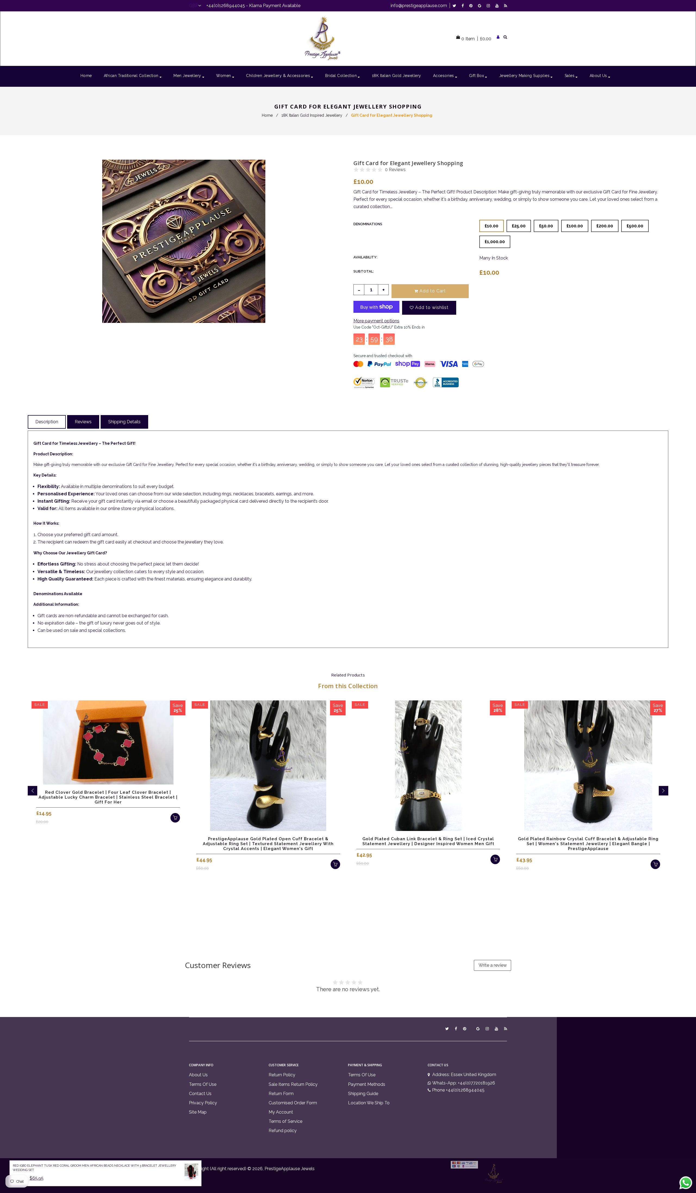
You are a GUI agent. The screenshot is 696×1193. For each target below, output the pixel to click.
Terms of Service (285, 1121)
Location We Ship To (369, 1102)
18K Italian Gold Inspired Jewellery (311, 115)
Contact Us (200, 1093)
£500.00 (635, 225)
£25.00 (519, 225)
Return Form (281, 1093)
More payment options (376, 320)
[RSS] (505, 5)
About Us (198, 1074)
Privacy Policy (203, 1102)
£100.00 (575, 225)
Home (267, 115)
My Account (281, 1112)
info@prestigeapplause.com (419, 5)
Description (46, 421)
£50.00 (546, 225)
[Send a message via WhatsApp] (685, 1182)
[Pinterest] (472, 5)
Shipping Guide (363, 1093)
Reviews (83, 421)
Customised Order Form (293, 1102)
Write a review (492, 965)
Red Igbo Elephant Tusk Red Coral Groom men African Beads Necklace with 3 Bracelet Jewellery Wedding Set (94, 1168)
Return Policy (282, 1074)
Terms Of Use (202, 1084)
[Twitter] (456, 5)
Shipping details (124, 421)
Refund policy (283, 1130)
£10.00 (491, 225)
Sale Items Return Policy (293, 1084)
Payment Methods (366, 1084)
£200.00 (604, 225)
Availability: (365, 257)
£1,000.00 (495, 241)
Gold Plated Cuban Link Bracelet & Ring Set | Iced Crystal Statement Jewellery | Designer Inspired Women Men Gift (428, 841)
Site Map (198, 1112)
